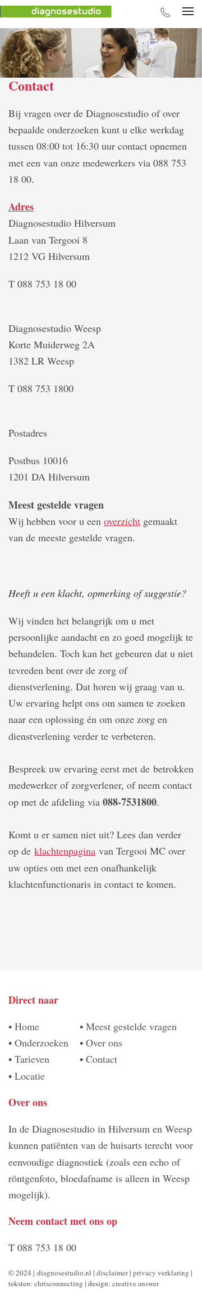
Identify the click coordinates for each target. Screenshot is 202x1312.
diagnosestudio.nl (64, 1273)
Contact (101, 1059)
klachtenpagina (64, 850)
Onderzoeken (41, 1042)
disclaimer (112, 1273)
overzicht (122, 521)
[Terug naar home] (56, 11)
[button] (188, 11)
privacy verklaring (161, 1273)
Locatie (30, 1075)
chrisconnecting (59, 1283)
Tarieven (32, 1059)
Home (27, 1026)
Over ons (104, 1042)
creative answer (135, 1283)
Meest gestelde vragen (131, 1026)
